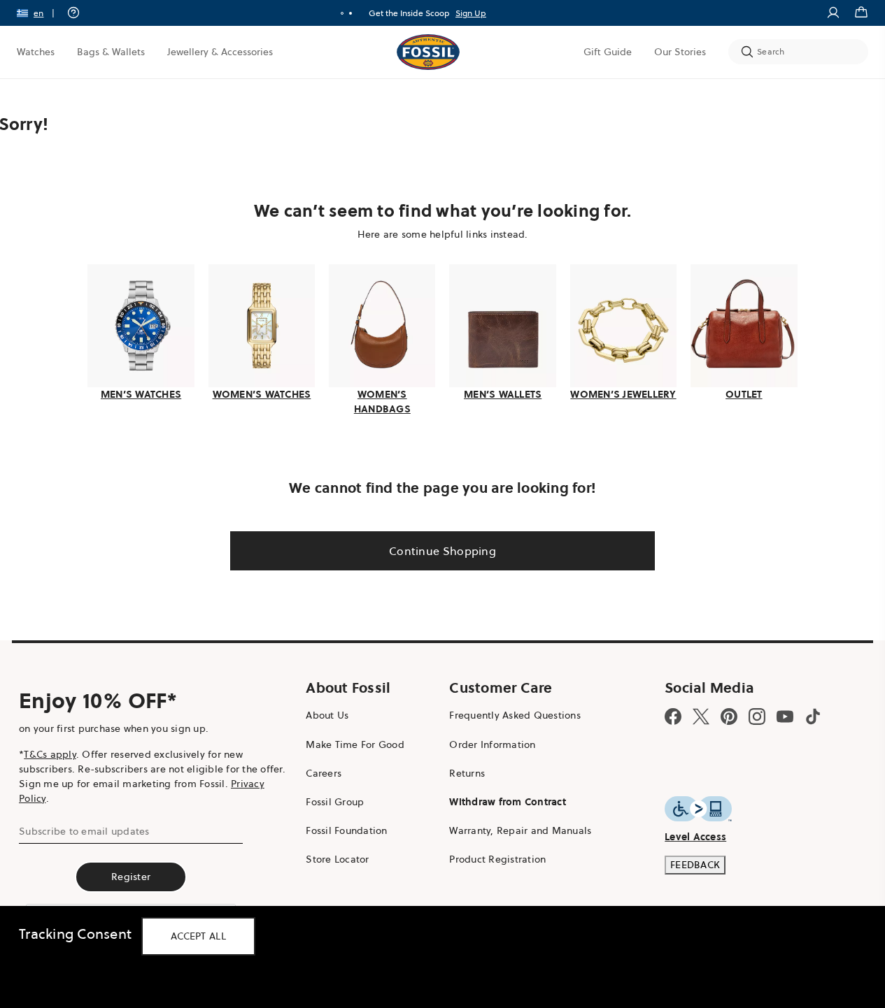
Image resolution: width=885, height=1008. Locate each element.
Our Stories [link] (680, 52)
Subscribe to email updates (84, 831)
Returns (467, 773)
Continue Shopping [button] (442, 551)
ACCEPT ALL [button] (198, 936)
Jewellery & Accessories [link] (220, 52)
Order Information (492, 744)
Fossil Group (335, 802)
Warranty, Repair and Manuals (520, 830)
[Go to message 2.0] (350, 13)
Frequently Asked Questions (515, 715)
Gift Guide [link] (607, 52)
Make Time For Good (355, 744)
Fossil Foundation (346, 830)
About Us (327, 715)
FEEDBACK (695, 865)
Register (130, 877)
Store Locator (337, 859)
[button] (40, 13)
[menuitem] (36, 52)
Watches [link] (36, 52)
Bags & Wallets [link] (111, 52)
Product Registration (497, 859)
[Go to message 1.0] (342, 13)
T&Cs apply (50, 754)
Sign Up (470, 13)
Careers (323, 773)
